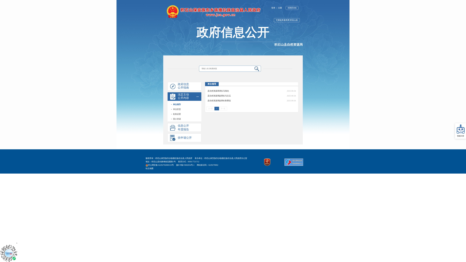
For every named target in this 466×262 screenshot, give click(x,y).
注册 (280, 8)
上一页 (210, 108)
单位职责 (177, 109)
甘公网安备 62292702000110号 (161, 165)
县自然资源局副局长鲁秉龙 (219, 101)
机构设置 (177, 114)
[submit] (256, 68)
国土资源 (177, 119)
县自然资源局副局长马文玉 (219, 96)
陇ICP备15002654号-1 (185, 165)
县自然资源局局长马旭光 (218, 91)
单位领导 (177, 104)
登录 (273, 8)
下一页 (223, 108)
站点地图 (149, 168)
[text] (226, 68)
